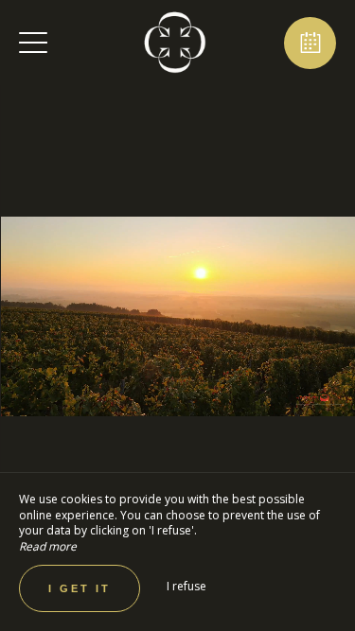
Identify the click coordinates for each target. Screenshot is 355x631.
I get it (79, 588)
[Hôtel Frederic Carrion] (175, 42)
